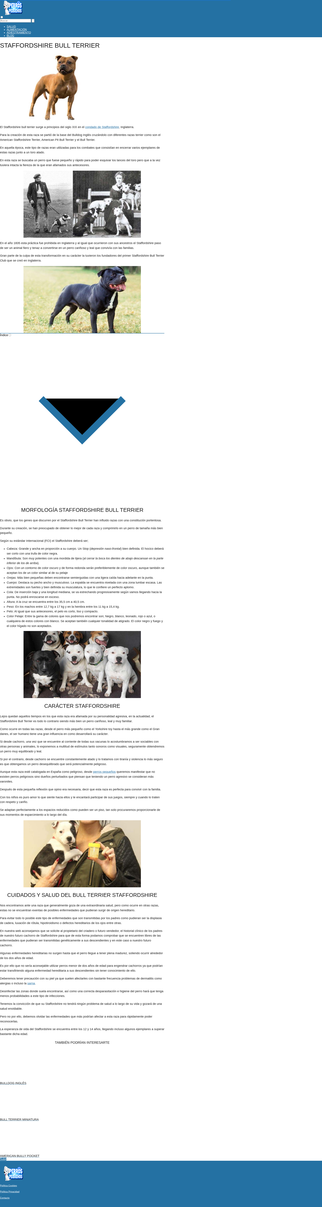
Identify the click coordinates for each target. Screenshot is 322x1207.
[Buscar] (33, 20)
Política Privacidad (9, 1191)
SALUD (11, 26)
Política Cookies (8, 1185)
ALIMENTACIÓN (17, 29)
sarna (31, 983)
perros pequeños (104, 771)
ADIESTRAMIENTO (19, 32)
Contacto (5, 1197)
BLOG (10, 35)
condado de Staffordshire (102, 127)
